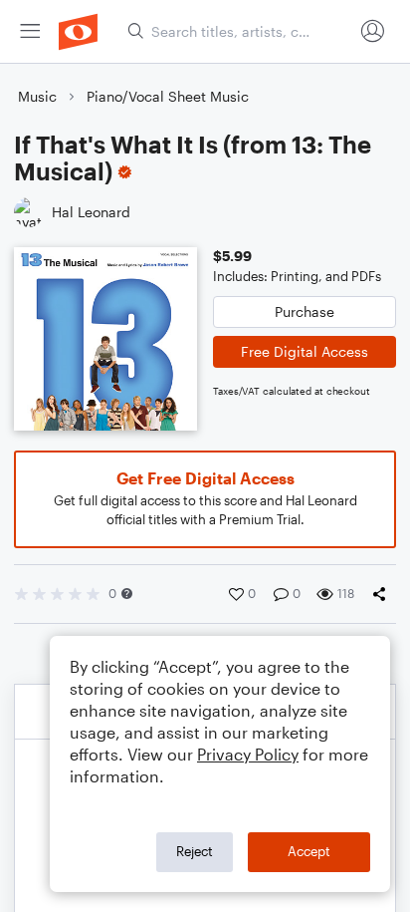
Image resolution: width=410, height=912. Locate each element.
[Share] (383, 594)
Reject (194, 851)
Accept (309, 851)
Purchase (304, 311)
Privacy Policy (248, 754)
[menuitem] (30, 31)
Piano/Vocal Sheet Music (168, 96)
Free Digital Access (304, 351)
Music (37, 96)
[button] (126, 593)
